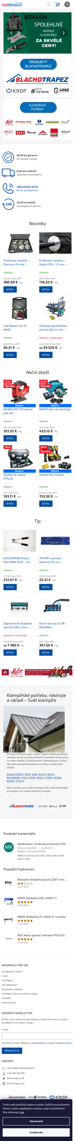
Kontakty (6, 998)
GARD (34, 771)
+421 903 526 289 (15, 1077)
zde (22, 1112)
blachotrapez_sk (16, 1087)
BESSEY (10, 778)
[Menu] (67, 4)
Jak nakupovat (9, 985)
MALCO (51, 771)
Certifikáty (7, 980)
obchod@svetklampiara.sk (21, 1071)
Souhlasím (36, 1132)
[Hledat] (48, 4)
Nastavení (36, 1121)
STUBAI (48, 774)
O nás (5, 976)
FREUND (57, 774)
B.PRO (32, 774)
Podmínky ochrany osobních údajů (19, 994)
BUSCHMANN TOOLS (17, 774)
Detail (10, 285)
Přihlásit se (12, 1054)
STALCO (20, 778)
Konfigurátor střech (12, 971)
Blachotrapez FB (15, 1082)
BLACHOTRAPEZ (15, 771)
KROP (27, 771)
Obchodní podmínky (12, 989)
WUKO (40, 774)
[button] (8, 33)
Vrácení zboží (9, 1002)
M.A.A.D (42, 771)
